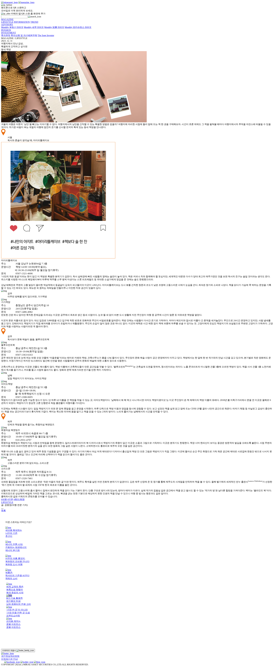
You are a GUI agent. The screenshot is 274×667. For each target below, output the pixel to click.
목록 (3, 510)
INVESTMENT (8, 32)
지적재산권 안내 (9, 659)
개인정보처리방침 (10, 656)
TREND (34, 22)
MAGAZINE (7, 19)
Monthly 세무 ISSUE (34, 27)
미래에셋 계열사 (9, 650)
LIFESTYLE (7, 22)
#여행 (4, 499)
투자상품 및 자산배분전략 (24, 35)
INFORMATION (22, 22)
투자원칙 (5, 35)
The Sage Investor (46, 35)
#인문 (10, 499)
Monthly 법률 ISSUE (54, 27)
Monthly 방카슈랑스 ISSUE (78, 27)
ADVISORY (7, 24)
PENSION (6, 30)
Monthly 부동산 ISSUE (12, 27)
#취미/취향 (19, 499)
